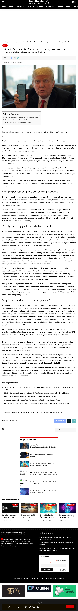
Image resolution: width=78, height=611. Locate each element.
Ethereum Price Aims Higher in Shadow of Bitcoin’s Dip (66, 517)
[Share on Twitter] (14, 57)
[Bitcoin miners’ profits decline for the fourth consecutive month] (24, 464)
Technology (45, 412)
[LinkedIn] (41, 603)
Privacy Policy (30, 607)
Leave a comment (66, 430)
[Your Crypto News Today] (39, 2)
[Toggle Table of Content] (37, 114)
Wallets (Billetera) (56, 412)
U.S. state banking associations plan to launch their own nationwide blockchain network (42, 447)
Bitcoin (34, 504)
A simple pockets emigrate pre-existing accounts (22, 117)
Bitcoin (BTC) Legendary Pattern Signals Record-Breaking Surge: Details (30, 396)
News (4, 45)
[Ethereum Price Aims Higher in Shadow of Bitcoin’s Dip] (67, 508)
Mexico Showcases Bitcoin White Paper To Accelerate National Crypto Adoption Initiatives (36, 393)
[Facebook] (36, 603)
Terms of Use (41, 607)
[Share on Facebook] (11, 57)
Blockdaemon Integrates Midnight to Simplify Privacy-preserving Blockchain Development (36, 403)
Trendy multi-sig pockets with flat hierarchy (20, 120)
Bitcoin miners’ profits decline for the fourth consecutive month (42, 464)
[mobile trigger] (3, 2)
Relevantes (36, 412)
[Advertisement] (39, 24)
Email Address (46, 563)
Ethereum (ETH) (26, 412)
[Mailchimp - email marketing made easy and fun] (63, 571)
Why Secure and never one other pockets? (19, 122)
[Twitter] (38, 603)
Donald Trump (15, 412)
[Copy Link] (17, 57)
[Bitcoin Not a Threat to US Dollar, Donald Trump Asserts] (24, 482)
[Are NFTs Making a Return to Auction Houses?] (24, 455)
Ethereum (52, 504)
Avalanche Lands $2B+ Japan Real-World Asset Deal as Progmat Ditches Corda (32, 400)
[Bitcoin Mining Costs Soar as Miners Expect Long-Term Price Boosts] (24, 491)
